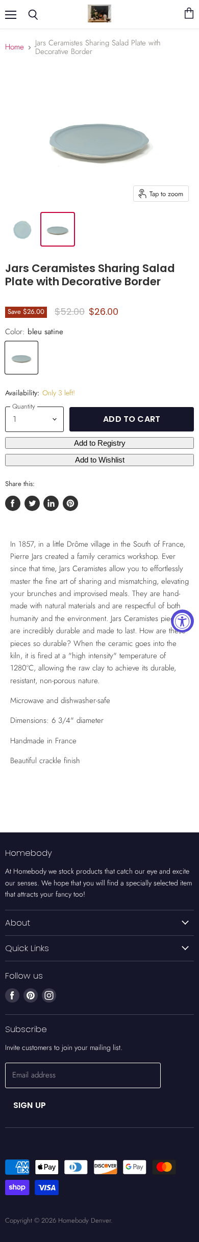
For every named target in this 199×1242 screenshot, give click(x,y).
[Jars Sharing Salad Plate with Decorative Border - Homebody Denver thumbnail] (22, 229)
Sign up (29, 1105)
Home (14, 47)
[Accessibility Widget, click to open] (182, 621)
